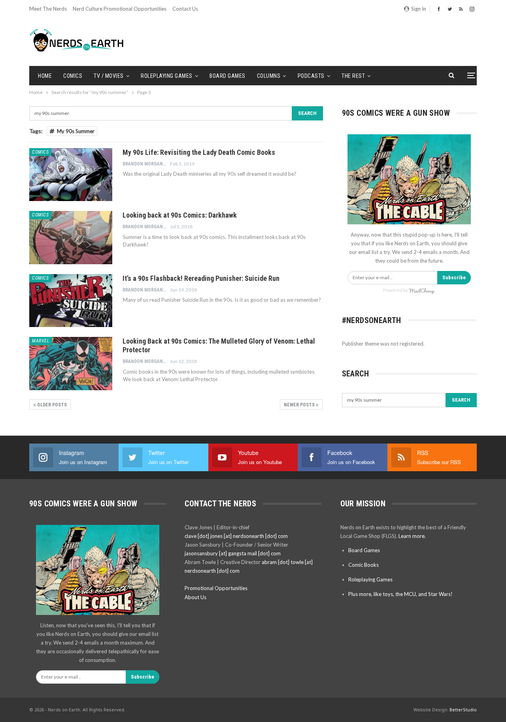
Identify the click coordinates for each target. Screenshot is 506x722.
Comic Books (363, 565)
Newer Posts (300, 405)
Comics (72, 76)
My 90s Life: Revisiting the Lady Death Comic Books (199, 152)
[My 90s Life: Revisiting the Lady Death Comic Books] (70, 174)
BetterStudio (463, 710)
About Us (195, 597)
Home (45, 76)
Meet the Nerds (48, 9)
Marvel (40, 341)
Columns (269, 76)
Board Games (227, 76)
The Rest (353, 76)
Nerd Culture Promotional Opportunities (119, 9)
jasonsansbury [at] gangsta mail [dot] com (233, 553)
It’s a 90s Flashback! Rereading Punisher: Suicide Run (201, 278)
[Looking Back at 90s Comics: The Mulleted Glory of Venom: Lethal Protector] (70, 363)
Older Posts (51, 405)
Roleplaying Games (167, 76)
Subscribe (454, 277)
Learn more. (412, 536)
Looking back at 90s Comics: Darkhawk (180, 215)
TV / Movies (109, 76)
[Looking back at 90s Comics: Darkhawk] (70, 237)
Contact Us (185, 9)
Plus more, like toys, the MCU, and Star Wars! (400, 594)
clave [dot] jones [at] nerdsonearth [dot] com (236, 536)
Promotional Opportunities (216, 588)
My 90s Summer (75, 131)
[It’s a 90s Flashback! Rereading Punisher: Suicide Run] (70, 300)
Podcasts (311, 76)
